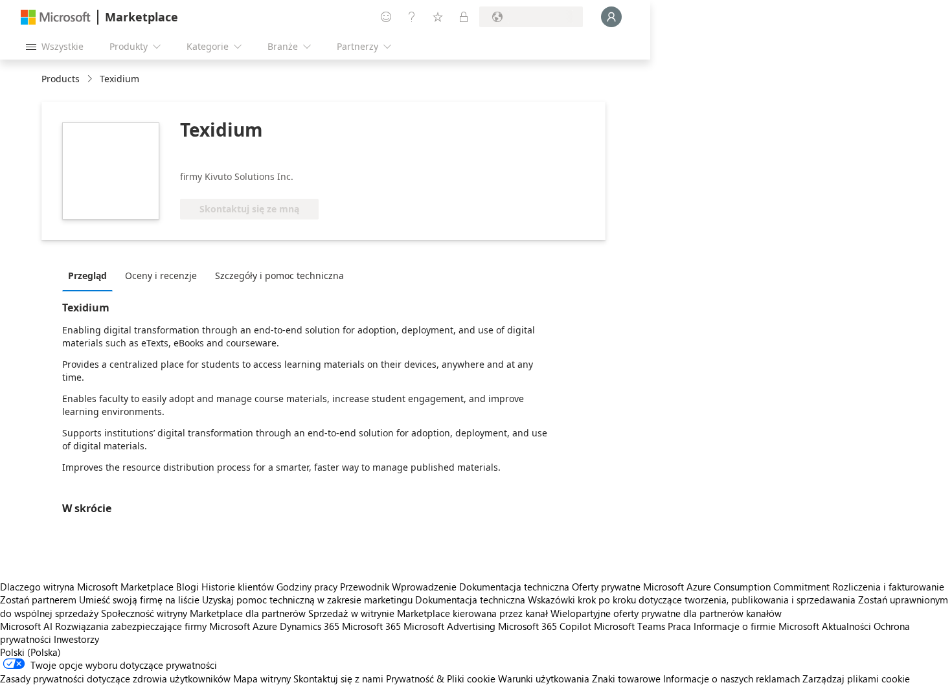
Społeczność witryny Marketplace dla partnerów (203, 613)
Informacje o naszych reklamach (731, 678)
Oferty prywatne (606, 586)
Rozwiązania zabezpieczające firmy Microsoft (152, 626)
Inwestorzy (76, 639)
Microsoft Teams (629, 626)
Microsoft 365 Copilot (544, 626)
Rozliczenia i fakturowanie (888, 586)
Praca (679, 626)
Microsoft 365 (371, 626)
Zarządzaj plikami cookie (856, 678)
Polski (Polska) (30, 652)
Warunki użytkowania (543, 678)
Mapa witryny (262, 678)
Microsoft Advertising (449, 626)
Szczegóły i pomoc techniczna (279, 275)
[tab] (90, 275)
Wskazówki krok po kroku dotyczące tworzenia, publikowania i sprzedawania (692, 599)
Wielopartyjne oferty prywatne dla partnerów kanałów (666, 613)
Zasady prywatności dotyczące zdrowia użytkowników (115, 678)
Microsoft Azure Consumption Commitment (737, 586)
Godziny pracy (307, 586)
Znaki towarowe (626, 678)
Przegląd (87, 275)
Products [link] (60, 79)
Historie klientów (237, 586)
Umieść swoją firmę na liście (139, 599)
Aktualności (846, 626)
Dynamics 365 (309, 626)
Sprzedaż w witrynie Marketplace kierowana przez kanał (428, 613)
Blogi (187, 586)
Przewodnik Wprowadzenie (398, 586)
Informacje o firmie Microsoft (756, 626)
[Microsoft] (56, 17)
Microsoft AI (26, 626)
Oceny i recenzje (161, 275)
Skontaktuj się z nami (338, 678)
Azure (265, 626)
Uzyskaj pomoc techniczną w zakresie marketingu (307, 599)
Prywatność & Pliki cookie (440, 678)
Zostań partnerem (38, 599)
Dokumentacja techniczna (514, 586)
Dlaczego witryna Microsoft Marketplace (87, 586)
